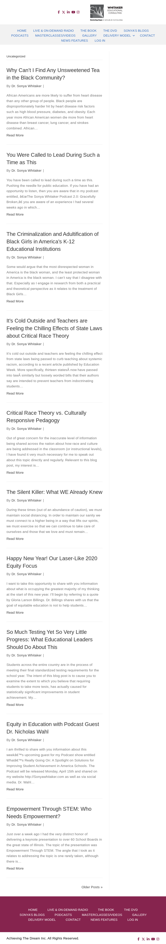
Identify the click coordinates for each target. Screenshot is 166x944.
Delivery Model (117, 35)
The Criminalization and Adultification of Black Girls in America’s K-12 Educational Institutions (52, 241)
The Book (88, 30)
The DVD (110, 30)
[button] (58, 12)
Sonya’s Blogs (136, 30)
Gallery (89, 35)
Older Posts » (92, 887)
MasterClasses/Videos (55, 35)
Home (22, 30)
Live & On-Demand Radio (53, 30)
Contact (147, 35)
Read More (15, 135)
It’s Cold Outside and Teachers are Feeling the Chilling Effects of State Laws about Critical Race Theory (54, 328)
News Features (74, 40)
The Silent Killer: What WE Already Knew (54, 492)
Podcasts (20, 35)
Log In (100, 40)
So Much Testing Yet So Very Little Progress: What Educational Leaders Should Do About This (49, 639)
